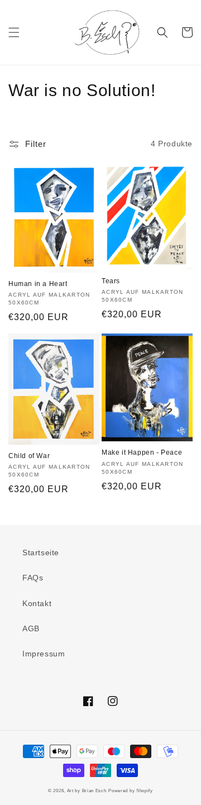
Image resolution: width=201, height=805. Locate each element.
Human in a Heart (38, 284)
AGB (31, 628)
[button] (14, 32)
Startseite (40, 552)
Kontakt (36, 603)
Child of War (29, 456)
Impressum (43, 653)
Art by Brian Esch (87, 790)
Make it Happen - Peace (142, 452)
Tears (111, 281)
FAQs (32, 577)
